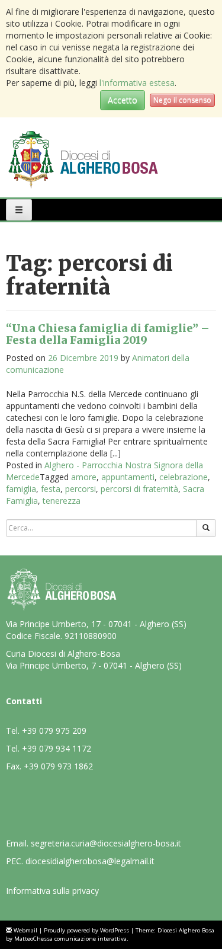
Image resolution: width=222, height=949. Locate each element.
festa (50, 488)
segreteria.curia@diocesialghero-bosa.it (106, 843)
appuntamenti (128, 477)
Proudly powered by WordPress (86, 930)
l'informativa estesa (137, 82)
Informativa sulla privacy (52, 890)
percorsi (80, 488)
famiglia (21, 488)
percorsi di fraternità (139, 488)
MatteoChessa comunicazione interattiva (70, 938)
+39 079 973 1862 (58, 766)
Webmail (25, 930)
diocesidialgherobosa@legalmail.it (90, 861)
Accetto (122, 100)
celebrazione (183, 477)
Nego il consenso (182, 100)
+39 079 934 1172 (56, 748)
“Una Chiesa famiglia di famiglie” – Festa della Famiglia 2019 (108, 334)
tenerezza (62, 500)
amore (83, 477)
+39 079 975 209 (54, 730)
